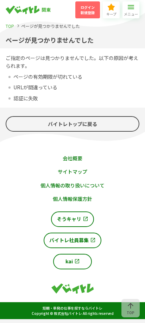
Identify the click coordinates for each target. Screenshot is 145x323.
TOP (130, 312)
